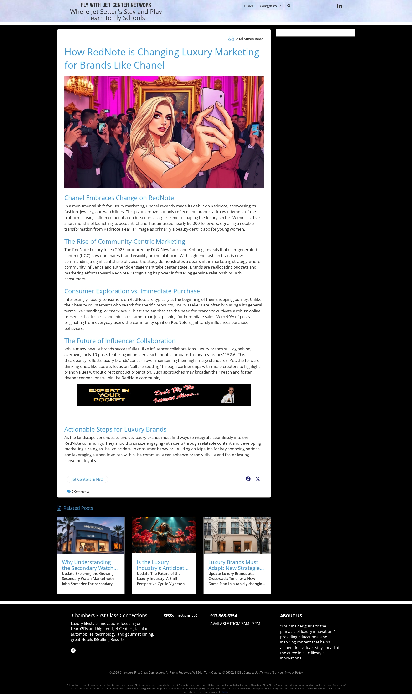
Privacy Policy (294, 672)
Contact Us (251, 672)
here (224, 692)
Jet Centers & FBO (87, 479)
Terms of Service (271, 672)
